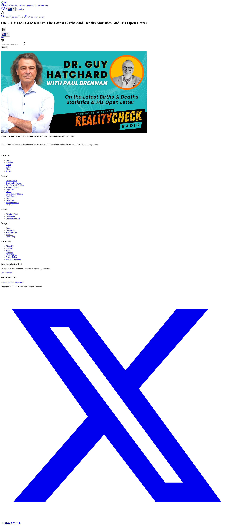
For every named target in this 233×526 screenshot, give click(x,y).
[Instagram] (5, 524)
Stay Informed (6, 273)
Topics (8, 171)
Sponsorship (10, 237)
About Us (9, 246)
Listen (8, 167)
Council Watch (11, 181)
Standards (9, 253)
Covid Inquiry (11, 196)
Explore (7, 5)
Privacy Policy (11, 257)
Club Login (10, 216)
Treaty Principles (12, 203)
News (12, 5)
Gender (9, 198)
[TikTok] (19, 524)
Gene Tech (10, 200)
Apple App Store (7, 282)
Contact (9, 248)
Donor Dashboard (13, 219)
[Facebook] (2, 524)
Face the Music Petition (15, 185)
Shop (46, 5)
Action (41, 5)
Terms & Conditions (13, 259)
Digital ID (10, 189)
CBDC (8, 192)
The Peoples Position (14, 183)
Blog (28, 5)
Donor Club (10, 230)
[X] (116, 520)
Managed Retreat (12, 187)
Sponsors (9, 235)
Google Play (19, 282)
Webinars (18, 5)
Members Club (11, 232)
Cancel (4, 47)
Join (22, 9)
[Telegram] (14, 524)
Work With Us (11, 255)
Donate (18, 9)
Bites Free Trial (12, 214)
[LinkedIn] (8, 524)
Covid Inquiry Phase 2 (14, 194)
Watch (24, 5)
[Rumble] (11, 524)
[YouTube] (17, 524)
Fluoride (9, 205)
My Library (34, 5)
